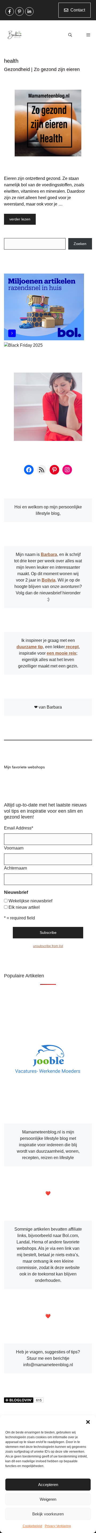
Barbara (49, 554)
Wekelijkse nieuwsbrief (30, 901)
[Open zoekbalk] (70, 35)
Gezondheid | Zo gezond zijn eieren (42, 69)
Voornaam (13, 848)
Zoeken (80, 244)
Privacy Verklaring (58, 1526)
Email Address (18, 828)
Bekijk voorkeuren (48, 1514)
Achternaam (15, 868)
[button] (88, 1422)
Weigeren (48, 1499)
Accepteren (48, 1484)
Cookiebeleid (32, 1526)
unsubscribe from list (48, 946)
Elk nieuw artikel (24, 907)
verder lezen (19, 219)
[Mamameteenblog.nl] (15, 35)
